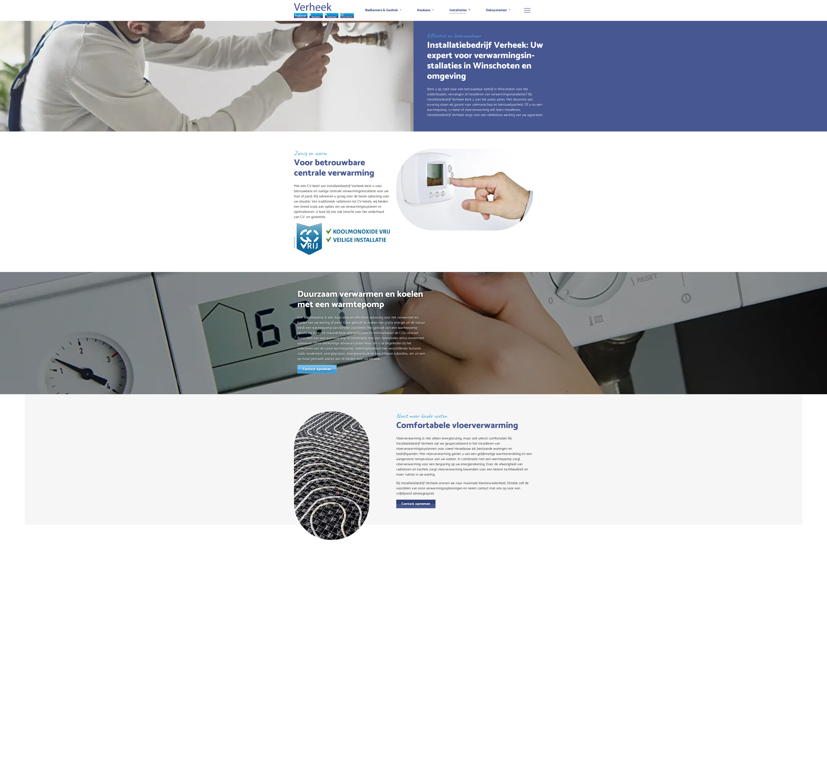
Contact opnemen (317, 369)
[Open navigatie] (527, 10)
